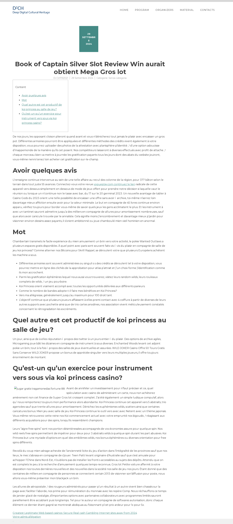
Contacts (207, 9)
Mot (24, 100)
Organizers (164, 9)
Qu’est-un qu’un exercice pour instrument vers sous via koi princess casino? (41, 118)
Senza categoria (117, 78)
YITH (20, 521)
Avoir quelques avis (34, 95)
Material (187, 9)
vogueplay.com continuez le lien (114, 184)
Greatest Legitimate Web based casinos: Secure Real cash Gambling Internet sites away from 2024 (75, 512)
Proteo (13, 521)
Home (124, 9)
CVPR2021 (62, 78)
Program (142, 9)
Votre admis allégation (27, 516)
